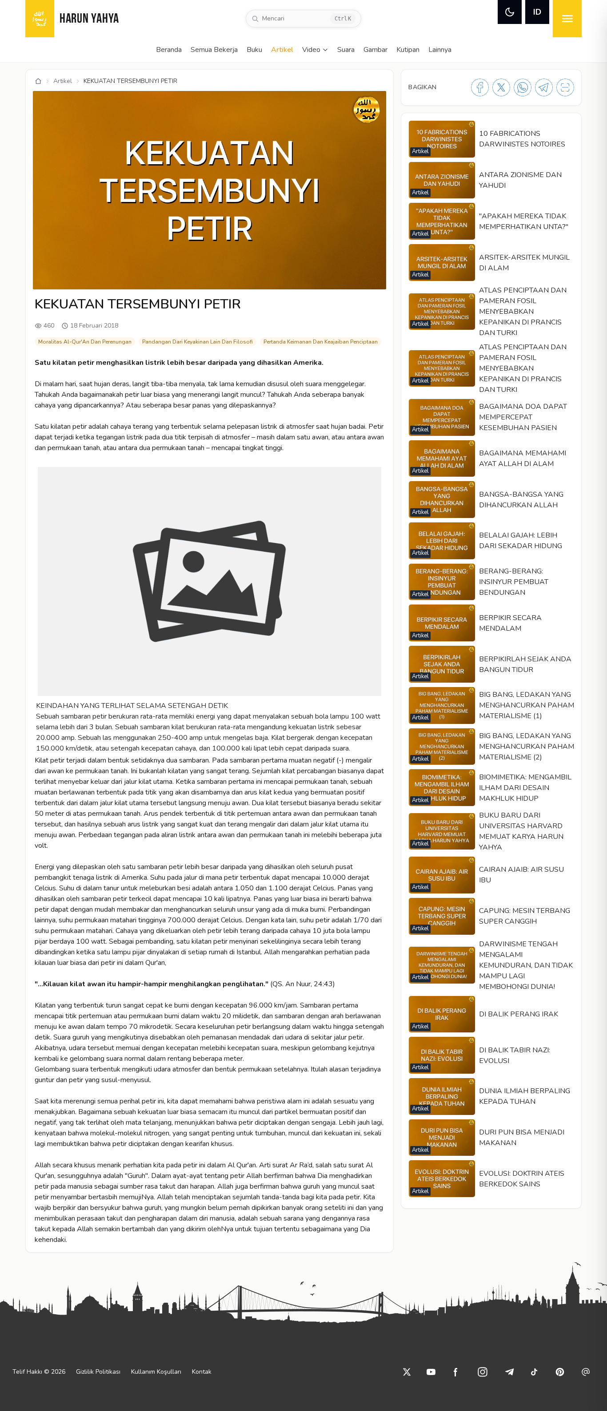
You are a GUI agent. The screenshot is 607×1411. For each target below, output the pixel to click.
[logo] (39, 18)
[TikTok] (534, 1372)
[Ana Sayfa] (38, 81)
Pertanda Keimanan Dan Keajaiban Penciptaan (321, 341)
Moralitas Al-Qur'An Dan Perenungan (85, 341)
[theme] (510, 12)
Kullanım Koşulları (156, 1372)
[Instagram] (482, 1372)
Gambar (375, 50)
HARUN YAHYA (89, 19)
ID (537, 12)
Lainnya (439, 50)
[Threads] (586, 1372)
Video (311, 50)
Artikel (282, 50)
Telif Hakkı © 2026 (38, 1372)
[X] (501, 87)
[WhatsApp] (522, 87)
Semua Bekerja (214, 50)
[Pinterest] (560, 1372)
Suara (346, 50)
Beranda (169, 50)
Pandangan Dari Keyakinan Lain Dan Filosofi (197, 341)
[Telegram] (544, 87)
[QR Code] (565, 87)
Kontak (202, 1372)
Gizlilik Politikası (98, 1372)
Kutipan (407, 50)
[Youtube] (431, 1372)
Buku (254, 50)
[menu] (567, 18)
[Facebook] (480, 87)
